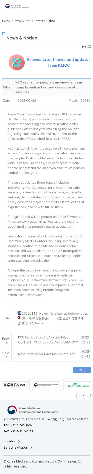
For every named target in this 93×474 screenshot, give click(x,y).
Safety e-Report (16, 447)
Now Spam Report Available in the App (46, 354)
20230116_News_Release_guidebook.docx (55, 313)
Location (10, 441)
